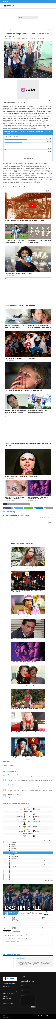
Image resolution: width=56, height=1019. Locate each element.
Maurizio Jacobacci (17, 504)
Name (21, 985)
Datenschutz (30, 1015)
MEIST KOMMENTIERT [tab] (16, 931)
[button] (8, 508)
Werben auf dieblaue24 (38, 1015)
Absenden (33, 1006)
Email (21, 990)
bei (30, 780)
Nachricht (22, 995)
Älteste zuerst (49, 517)
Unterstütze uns (7, 1017)
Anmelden (5, 1)
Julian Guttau (26, 504)
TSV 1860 (9, 504)
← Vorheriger (6, 29)
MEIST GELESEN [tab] (7, 931)
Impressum (24, 1015)
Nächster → (49, 29)
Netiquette (19, 1015)
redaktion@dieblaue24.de (8, 1003)
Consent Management (48, 1015)
